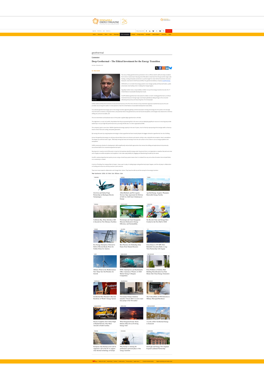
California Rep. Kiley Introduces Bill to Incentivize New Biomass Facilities (105, 221)
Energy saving (140, 34)
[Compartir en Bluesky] (170, 68)
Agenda (94, 31)
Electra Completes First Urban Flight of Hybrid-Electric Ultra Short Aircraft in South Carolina (104, 323)
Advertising (109, 361)
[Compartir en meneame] (163, 68)
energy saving (124, 204)
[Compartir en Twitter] (156, 68)
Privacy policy (129, 361)
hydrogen (96, 177)
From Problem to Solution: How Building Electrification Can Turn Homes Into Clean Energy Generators (158, 272)
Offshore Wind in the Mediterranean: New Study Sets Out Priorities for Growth (104, 272)
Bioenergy (116, 34)
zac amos (123, 229)
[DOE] (131, 263)
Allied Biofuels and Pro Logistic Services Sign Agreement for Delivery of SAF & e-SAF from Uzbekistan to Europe (131, 196)
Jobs (104, 31)
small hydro (150, 330)
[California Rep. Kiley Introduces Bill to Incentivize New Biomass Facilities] (105, 212)
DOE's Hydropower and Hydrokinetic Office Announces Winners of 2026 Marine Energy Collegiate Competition (131, 273)
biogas (148, 177)
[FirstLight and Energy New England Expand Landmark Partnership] (158, 341)
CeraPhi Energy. (166, 80)
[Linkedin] (150, 31)
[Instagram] (160, 31)
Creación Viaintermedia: (148, 361)
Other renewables (125, 34)
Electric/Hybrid (156, 34)
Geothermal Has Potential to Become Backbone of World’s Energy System (104, 298)
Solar (110, 34)
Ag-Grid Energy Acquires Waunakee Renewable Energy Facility (158, 194)
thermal (96, 330)
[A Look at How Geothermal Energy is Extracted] (158, 316)
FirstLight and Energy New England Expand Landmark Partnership (158, 347)
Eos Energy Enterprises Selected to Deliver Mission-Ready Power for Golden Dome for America (104, 247)
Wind (106, 34)
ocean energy (124, 254)
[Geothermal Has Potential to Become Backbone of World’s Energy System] (105, 290)
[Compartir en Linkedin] (167, 68)
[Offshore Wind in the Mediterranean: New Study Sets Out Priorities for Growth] (105, 264)
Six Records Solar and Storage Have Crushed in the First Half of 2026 (158, 221)
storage (96, 229)
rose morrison (150, 254)
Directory (99, 31)
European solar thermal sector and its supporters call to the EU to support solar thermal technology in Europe (104, 348)
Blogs (170, 34)
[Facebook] (146, 31)
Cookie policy (122, 361)
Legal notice (136, 361)
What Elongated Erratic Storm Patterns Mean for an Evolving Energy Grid (129, 323)
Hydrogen (148, 34)
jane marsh (150, 281)
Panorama (100, 34)
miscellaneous (124, 281)
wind (95, 254)
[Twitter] (156, 31)
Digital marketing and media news (164, 361)
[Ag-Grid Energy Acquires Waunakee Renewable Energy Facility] (158, 184)
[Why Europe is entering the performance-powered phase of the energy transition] (131, 340)
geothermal (97, 281)
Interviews (164, 34)
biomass (96, 204)
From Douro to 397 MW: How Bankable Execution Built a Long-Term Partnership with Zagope (157, 247)
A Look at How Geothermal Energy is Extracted (157, 323)
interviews (123, 330)
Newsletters (169, 31)
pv (147, 229)
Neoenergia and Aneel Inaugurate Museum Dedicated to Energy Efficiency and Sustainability (130, 222)
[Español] (165, 20)
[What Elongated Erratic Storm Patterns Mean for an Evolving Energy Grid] (131, 314)
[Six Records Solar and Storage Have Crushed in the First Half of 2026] (158, 213)
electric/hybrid (97, 306)
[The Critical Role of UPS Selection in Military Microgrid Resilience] (158, 290)
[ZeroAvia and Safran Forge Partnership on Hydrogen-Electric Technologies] (105, 186)
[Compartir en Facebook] (160, 68)
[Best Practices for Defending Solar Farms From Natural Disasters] (131, 238)
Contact (115, 361)
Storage (133, 34)
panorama (149, 204)
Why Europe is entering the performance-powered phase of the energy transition (130, 348)
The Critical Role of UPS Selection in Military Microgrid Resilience (158, 298)
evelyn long (123, 306)
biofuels (123, 177)
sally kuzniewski (151, 306)
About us (108, 31)
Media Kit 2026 (102, 361)
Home (94, 34)
